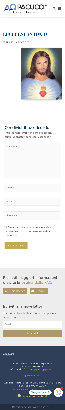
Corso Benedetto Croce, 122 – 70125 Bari (32, 389)
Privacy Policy (24, 317)
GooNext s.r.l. (43, 407)
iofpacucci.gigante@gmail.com (38, 369)
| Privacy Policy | (32, 375)
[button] (59, 8)
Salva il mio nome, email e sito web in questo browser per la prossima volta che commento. (29, 231)
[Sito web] (32, 216)
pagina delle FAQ (36, 282)
